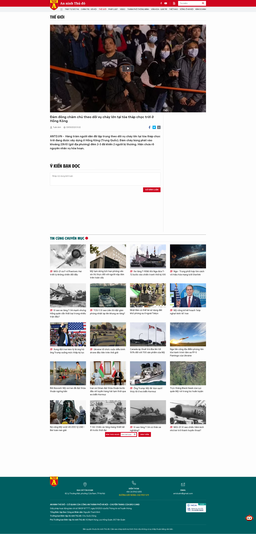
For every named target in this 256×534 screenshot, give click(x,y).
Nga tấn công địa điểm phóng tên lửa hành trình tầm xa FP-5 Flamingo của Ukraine (187, 352)
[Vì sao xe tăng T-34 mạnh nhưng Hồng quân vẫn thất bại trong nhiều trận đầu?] (68, 295)
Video (122, 9)
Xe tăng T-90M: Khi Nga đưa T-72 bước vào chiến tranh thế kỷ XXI (148, 273)
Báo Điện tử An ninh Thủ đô (54, 5)
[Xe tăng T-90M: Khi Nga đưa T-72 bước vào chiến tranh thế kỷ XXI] (148, 256)
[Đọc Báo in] (175, 3)
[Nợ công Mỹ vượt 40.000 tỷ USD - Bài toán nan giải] (68, 412)
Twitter (154, 127)
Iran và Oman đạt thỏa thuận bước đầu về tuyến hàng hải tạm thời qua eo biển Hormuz (108, 391)
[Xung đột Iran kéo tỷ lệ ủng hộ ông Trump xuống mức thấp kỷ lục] (68, 334)
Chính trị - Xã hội (89, 9)
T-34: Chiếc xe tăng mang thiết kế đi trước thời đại (107, 429)
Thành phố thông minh (138, 9)
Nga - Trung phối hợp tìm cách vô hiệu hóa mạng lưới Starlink (187, 273)
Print (159, 127)
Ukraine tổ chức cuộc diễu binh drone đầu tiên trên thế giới (107, 351)
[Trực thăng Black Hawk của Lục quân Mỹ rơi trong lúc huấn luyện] (188, 373)
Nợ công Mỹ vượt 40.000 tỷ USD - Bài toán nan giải (67, 429)
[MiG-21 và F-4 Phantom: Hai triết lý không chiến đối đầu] (68, 256)
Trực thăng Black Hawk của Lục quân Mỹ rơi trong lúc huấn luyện (186, 390)
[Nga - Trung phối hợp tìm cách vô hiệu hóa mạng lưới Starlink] (188, 256)
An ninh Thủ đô (72, 3)
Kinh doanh (200, 9)
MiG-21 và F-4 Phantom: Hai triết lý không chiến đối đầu (66, 273)
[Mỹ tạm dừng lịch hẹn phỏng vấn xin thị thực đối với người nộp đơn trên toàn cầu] (108, 256)
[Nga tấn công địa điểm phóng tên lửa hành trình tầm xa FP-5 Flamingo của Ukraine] (188, 334)
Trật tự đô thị (72, 9)
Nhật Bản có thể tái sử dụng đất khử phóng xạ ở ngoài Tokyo (146, 312)
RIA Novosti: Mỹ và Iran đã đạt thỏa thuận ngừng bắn (68, 390)
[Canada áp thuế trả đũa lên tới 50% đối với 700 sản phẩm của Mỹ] (148, 334)
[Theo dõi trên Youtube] (165, 3)
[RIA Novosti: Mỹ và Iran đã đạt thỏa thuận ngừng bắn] (68, 373)
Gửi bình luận (151, 190)
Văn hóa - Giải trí (159, 9)
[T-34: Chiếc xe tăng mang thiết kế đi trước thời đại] (108, 412)
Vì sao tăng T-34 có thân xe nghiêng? (145, 429)
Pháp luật (113, 9)
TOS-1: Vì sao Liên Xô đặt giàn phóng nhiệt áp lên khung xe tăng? (107, 312)
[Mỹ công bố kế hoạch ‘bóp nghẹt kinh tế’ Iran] (188, 295)
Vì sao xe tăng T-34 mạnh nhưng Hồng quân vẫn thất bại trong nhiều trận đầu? (68, 313)
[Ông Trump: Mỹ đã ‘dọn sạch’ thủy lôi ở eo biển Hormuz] (148, 373)
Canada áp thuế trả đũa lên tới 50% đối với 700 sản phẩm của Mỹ (147, 351)
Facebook (149, 127)
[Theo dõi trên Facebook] (162, 3)
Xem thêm (144, 434)
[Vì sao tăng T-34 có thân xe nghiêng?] (148, 412)
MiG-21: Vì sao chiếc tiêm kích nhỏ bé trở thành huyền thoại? (187, 429)
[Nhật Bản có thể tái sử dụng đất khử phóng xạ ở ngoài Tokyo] (148, 295)
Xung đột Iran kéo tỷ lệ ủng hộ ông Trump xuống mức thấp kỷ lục (67, 351)
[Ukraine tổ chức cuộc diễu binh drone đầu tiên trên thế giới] (108, 334)
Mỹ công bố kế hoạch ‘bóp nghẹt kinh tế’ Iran (185, 312)
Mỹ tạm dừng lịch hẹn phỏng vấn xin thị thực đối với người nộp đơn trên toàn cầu (107, 274)
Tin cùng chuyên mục (67, 238)
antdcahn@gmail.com (183, 493)
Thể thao (173, 9)
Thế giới (102, 9)
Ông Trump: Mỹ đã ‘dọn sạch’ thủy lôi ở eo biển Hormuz (146, 390)
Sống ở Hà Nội (186, 9)
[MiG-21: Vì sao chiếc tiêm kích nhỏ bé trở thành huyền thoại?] (188, 412)
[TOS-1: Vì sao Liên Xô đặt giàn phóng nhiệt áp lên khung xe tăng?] (108, 295)
